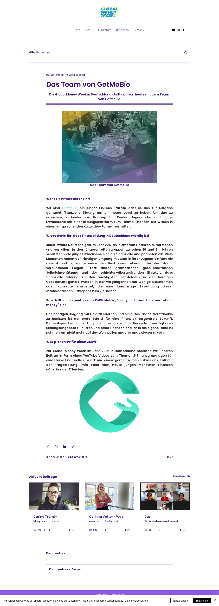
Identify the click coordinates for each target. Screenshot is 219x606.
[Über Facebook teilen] (47, 446)
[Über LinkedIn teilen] (64, 446)
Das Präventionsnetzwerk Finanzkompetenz (161, 519)
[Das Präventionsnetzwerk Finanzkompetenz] (165, 496)
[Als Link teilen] (73, 446)
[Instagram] (178, 30)
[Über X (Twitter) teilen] (56, 446)
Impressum (101, 594)
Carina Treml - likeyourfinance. (46, 518)
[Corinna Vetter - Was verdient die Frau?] (109, 496)
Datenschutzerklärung (137, 600)
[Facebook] (183, 30)
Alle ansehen (181, 476)
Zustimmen (202, 600)
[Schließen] (215, 600)
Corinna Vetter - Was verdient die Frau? (106, 518)
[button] (185, 52)
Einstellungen (180, 600)
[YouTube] (173, 30)
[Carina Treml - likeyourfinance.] (54, 496)
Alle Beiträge (39, 52)
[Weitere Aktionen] (171, 75)
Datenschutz (117, 594)
